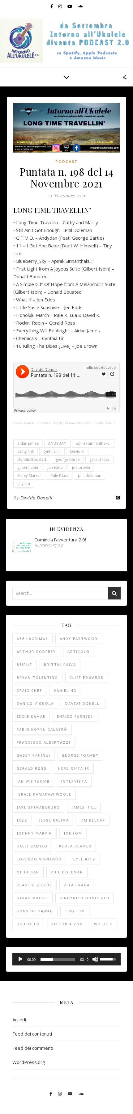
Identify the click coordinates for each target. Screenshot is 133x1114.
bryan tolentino (37, 677)
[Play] (20, 959)
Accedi (19, 1019)
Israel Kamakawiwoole (44, 794)
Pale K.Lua (59, 475)
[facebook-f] (52, 6)
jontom (73, 833)
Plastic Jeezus (34, 885)
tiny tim (23, 483)
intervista (74, 781)
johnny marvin (34, 833)
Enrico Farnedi (75, 716)
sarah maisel (32, 898)
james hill (83, 807)
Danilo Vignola (35, 703)
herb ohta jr (73, 768)
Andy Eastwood (79, 638)
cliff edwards (87, 677)
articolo (78, 651)
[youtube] (70, 6)
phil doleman (89, 475)
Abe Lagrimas (32, 638)
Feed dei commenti (32, 1048)
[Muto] (95, 959)
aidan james (28, 443)
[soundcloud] (80, 6)
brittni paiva (60, 664)
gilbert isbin (27, 467)
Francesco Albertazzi (44, 742)
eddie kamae (31, 716)
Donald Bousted (31, 459)
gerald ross (99, 459)
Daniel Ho (65, 690)
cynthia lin (52, 451)
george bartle (68, 459)
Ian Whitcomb (33, 781)
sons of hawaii (35, 911)
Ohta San (28, 872)
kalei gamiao (32, 846)
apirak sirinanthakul (93, 443)
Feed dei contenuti (32, 1034)
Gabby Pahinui (33, 755)
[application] (66, 959)
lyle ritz (84, 859)
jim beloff (92, 820)
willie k (103, 924)
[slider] (58, 959)
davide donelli (83, 703)
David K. (77, 451)
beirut (24, 664)
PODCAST (66, 161)
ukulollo (28, 924)
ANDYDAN (57, 443)
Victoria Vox (67, 924)
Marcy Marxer (29, 475)
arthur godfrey (36, 651)
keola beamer (75, 846)
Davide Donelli (23, 423)
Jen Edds (55, 467)
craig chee (29, 690)
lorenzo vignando (39, 859)
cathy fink (25, 451)
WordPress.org (28, 1062)
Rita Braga (77, 885)
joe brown (81, 467)
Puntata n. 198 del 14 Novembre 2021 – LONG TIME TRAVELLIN (83, 423)
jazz (22, 820)
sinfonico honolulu (84, 898)
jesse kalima (54, 820)
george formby (80, 755)
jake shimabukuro (38, 807)
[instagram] (60, 6)
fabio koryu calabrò (42, 729)
